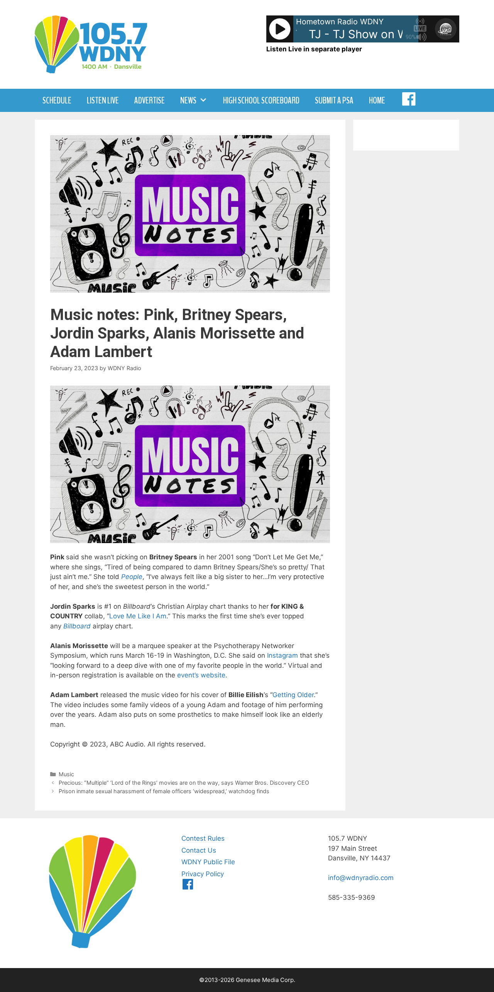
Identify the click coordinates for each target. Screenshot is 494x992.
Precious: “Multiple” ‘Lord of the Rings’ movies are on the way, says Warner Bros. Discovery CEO (184, 782)
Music (66, 774)
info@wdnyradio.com (361, 878)
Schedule (56, 100)
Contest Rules (203, 838)
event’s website (201, 675)
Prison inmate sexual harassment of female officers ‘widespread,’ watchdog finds (164, 791)
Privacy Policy (202, 874)
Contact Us (198, 850)
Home (377, 100)
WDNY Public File (208, 862)
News (188, 100)
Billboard (77, 626)
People (131, 577)
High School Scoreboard (261, 100)
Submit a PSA (334, 100)
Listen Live (103, 100)
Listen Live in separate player (314, 49)
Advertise (149, 100)
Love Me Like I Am (137, 616)
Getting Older (293, 695)
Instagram (282, 655)
